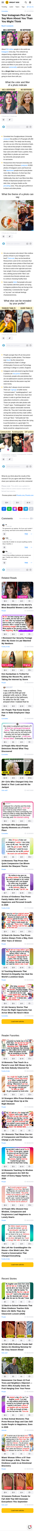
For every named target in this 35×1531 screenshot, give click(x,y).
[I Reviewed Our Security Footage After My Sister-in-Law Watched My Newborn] (17, 624)
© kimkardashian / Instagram (9, 456)
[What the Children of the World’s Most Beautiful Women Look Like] (17, 590)
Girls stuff (4, 790)
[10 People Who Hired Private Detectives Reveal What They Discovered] (17, 731)
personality (13, 67)
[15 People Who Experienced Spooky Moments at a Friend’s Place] (17, 810)
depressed (10, 170)
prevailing (7, 186)
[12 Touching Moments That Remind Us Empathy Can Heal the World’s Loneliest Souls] (17, 957)
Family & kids (6, 646)
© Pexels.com (5, 116)
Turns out (11, 258)
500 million (10, 49)
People (4, 610)
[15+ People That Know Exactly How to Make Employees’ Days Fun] (17, 695)
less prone (16, 373)
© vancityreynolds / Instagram (24, 454)
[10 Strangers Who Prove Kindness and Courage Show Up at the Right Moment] (17, 1084)
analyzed (7, 139)
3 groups (14, 390)
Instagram (5, 52)
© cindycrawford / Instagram (9, 454)
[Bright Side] (12, 2)
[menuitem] (4, 7)
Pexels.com (21, 495)
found (9, 360)
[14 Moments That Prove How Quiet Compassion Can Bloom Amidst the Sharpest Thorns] (17, 846)
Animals (4, 1430)
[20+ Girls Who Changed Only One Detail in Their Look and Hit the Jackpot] (17, 767)
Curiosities (5, 11)
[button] (7, 503)
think (15, 282)
